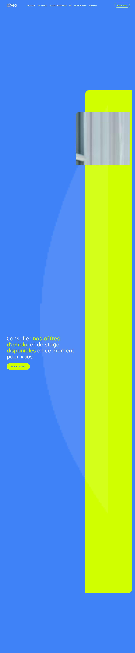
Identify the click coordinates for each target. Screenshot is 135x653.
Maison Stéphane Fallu (58, 5)
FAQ (70, 5)
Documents (92, 5)
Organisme (31, 5)
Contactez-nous (80, 5)
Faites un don (122, 5)
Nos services (42, 5)
